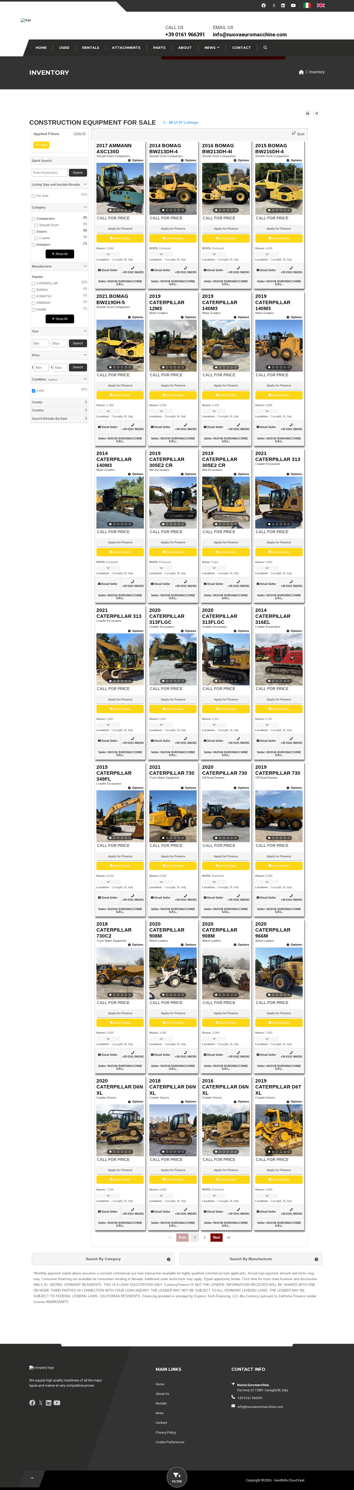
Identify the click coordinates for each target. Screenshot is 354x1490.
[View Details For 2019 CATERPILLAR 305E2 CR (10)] (173, 503)
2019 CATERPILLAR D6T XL (278, 1086)
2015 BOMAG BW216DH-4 (271, 148)
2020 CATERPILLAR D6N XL (119, 1086)
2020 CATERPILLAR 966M (273, 930)
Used (43, 145)
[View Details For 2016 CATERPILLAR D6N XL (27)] (226, 1130)
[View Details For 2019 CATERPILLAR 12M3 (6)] (173, 346)
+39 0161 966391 (185, 34)
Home (41, 47)
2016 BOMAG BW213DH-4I (218, 148)
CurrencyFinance (176, 1285)
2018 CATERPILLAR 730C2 (114, 930)
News (210, 47)
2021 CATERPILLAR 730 (171, 770)
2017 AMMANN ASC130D (114, 148)
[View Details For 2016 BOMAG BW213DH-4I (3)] (226, 189)
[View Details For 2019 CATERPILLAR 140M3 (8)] (279, 346)
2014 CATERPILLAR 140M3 (114, 459)
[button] (296, 134)
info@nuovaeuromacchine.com (250, 34)
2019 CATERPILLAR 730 (277, 770)
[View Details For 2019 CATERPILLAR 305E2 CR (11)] (226, 503)
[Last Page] (228, 1237)
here (254, 1279)
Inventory (317, 72)
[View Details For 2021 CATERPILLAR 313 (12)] (279, 503)
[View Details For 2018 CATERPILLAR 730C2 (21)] (120, 973)
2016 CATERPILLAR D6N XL (225, 1086)
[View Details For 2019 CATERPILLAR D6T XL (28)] (279, 1130)
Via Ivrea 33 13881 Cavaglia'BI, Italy (262, 1390)
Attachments (126, 47)
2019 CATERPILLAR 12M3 (167, 302)
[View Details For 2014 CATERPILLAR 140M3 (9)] (120, 503)
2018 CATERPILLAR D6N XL (172, 1086)
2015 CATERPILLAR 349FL (114, 773)
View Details (122, 238)
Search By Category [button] (103, 1259)
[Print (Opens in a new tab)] (307, 113)
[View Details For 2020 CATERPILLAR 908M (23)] (226, 973)
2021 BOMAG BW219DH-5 (112, 299)
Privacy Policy (166, 1432)
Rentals (90, 47)
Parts (159, 47)
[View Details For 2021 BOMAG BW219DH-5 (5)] (120, 346)
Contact (161, 1423)
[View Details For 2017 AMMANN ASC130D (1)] (120, 189)
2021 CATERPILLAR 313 (277, 456)
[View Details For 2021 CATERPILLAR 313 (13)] (120, 659)
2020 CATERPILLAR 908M (167, 930)
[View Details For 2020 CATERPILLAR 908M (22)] (173, 973)
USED (64, 47)
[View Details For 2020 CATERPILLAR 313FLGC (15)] (226, 659)
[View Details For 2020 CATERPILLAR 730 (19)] (226, 816)
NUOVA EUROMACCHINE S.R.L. (125, 283)
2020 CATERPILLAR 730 (224, 770)
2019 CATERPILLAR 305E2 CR (167, 459)
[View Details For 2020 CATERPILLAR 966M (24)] (279, 973)
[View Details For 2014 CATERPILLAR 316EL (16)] (279, 659)
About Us (162, 1394)
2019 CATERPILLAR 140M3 (219, 302)
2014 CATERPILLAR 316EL (273, 616)
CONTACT (241, 47)
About (185, 47)
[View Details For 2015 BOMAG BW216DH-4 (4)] (279, 189)
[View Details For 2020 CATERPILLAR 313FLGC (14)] (173, 659)
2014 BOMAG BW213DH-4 (165, 148)
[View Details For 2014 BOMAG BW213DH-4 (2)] (173, 189)
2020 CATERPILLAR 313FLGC (167, 616)
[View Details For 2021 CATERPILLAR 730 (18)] (173, 816)
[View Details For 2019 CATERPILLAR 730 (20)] (279, 816)
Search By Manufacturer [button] (251, 1259)
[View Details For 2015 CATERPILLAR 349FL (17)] (120, 816)
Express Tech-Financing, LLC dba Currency (226, 1296)
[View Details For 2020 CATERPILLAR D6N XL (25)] (120, 1130)
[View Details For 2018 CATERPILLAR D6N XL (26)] (173, 1130)
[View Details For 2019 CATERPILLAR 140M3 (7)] (226, 346)
